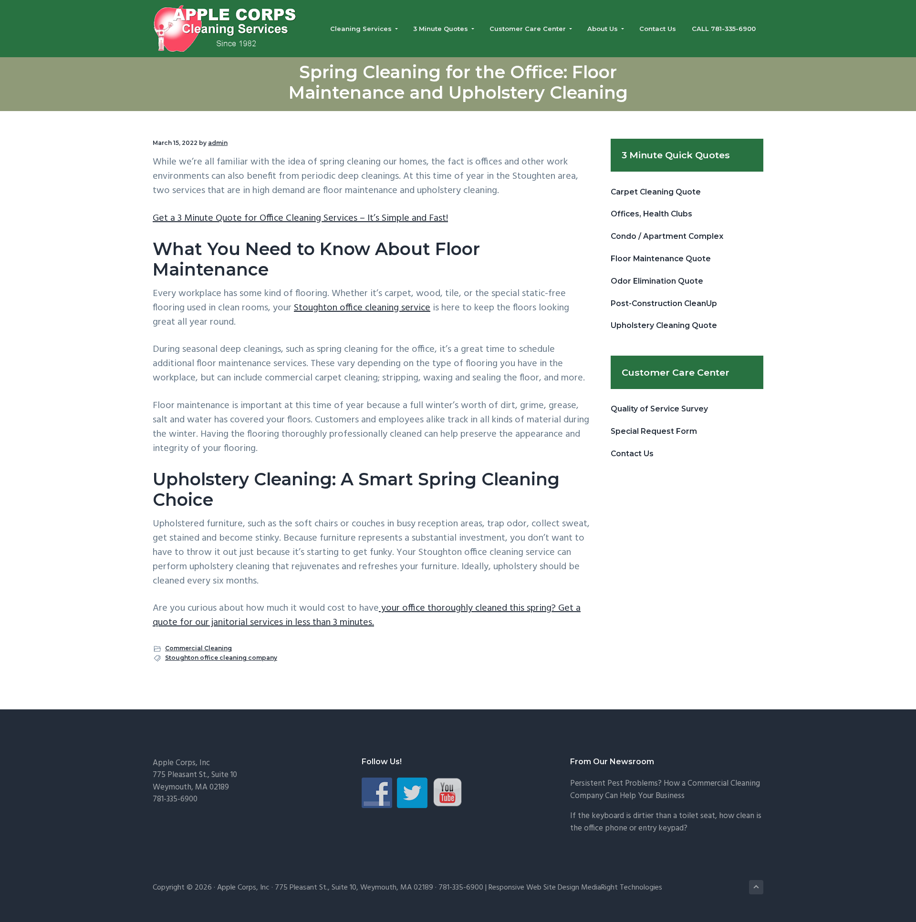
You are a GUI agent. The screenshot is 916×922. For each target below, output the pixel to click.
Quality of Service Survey (659, 408)
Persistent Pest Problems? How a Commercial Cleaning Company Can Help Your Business (665, 789)
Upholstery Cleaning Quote (664, 325)
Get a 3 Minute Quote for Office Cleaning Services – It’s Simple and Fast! (300, 218)
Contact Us (632, 453)
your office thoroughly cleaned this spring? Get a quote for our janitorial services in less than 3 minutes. (367, 615)
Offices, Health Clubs (651, 213)
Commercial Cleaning (198, 648)
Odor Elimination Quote (657, 281)
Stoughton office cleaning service (362, 308)
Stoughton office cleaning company (221, 657)
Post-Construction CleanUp (664, 303)
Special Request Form (654, 431)
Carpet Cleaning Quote (656, 191)
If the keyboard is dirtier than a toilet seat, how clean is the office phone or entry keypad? (665, 822)
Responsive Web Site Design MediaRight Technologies (575, 887)
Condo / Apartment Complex (667, 236)
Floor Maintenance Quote (661, 258)
